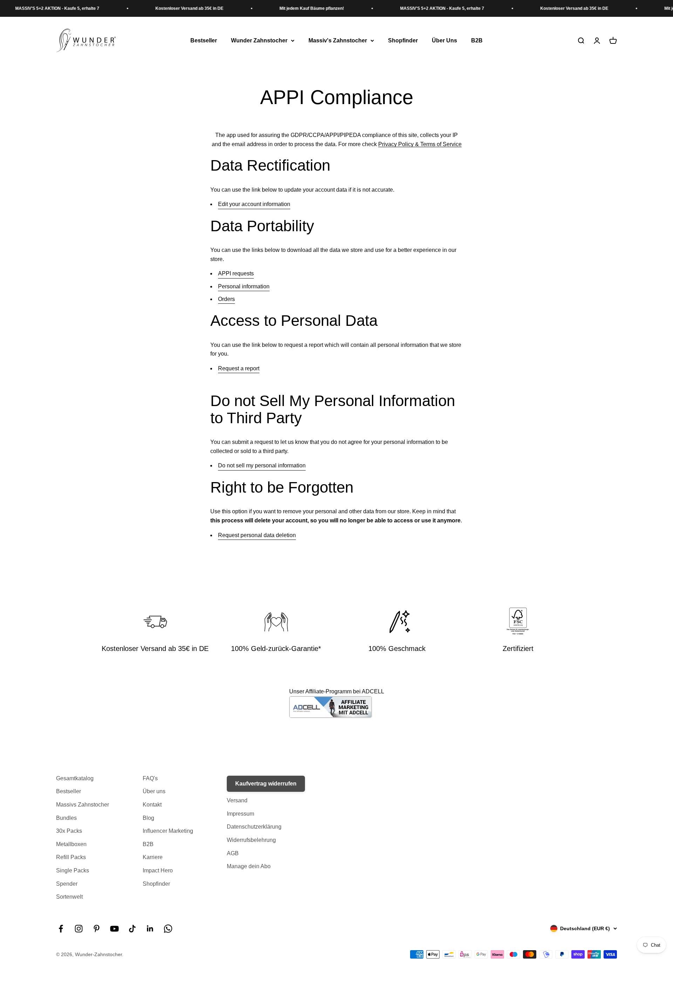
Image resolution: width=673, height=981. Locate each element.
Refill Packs (71, 857)
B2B (477, 40)
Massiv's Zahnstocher (337, 40)
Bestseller (203, 40)
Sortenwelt (69, 897)
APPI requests (236, 273)
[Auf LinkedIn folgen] (150, 928)
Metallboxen (71, 844)
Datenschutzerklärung (254, 827)
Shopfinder (403, 40)
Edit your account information (254, 204)
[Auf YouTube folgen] (114, 928)
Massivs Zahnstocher (82, 805)
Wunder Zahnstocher (259, 40)
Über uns (154, 791)
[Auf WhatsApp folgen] (168, 928)
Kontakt (152, 805)
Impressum (240, 814)
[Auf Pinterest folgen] (96, 928)
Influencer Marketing (168, 831)
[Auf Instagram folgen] (78, 928)
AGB (233, 853)
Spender (66, 884)
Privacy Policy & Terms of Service (420, 144)
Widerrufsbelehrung (251, 840)
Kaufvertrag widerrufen (266, 784)
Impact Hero (158, 870)
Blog (148, 818)
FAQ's (150, 778)
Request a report (238, 368)
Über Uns (444, 40)
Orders (226, 299)
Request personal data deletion (257, 535)
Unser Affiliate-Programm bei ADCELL (336, 691)
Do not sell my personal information (262, 465)
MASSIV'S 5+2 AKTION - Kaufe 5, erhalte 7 (425, 8)
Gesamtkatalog (75, 778)
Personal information (244, 286)
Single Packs (72, 870)
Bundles (66, 818)
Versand (237, 800)
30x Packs (69, 831)
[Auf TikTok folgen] (132, 928)
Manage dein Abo (249, 866)
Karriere (153, 857)
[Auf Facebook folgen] (61, 928)
